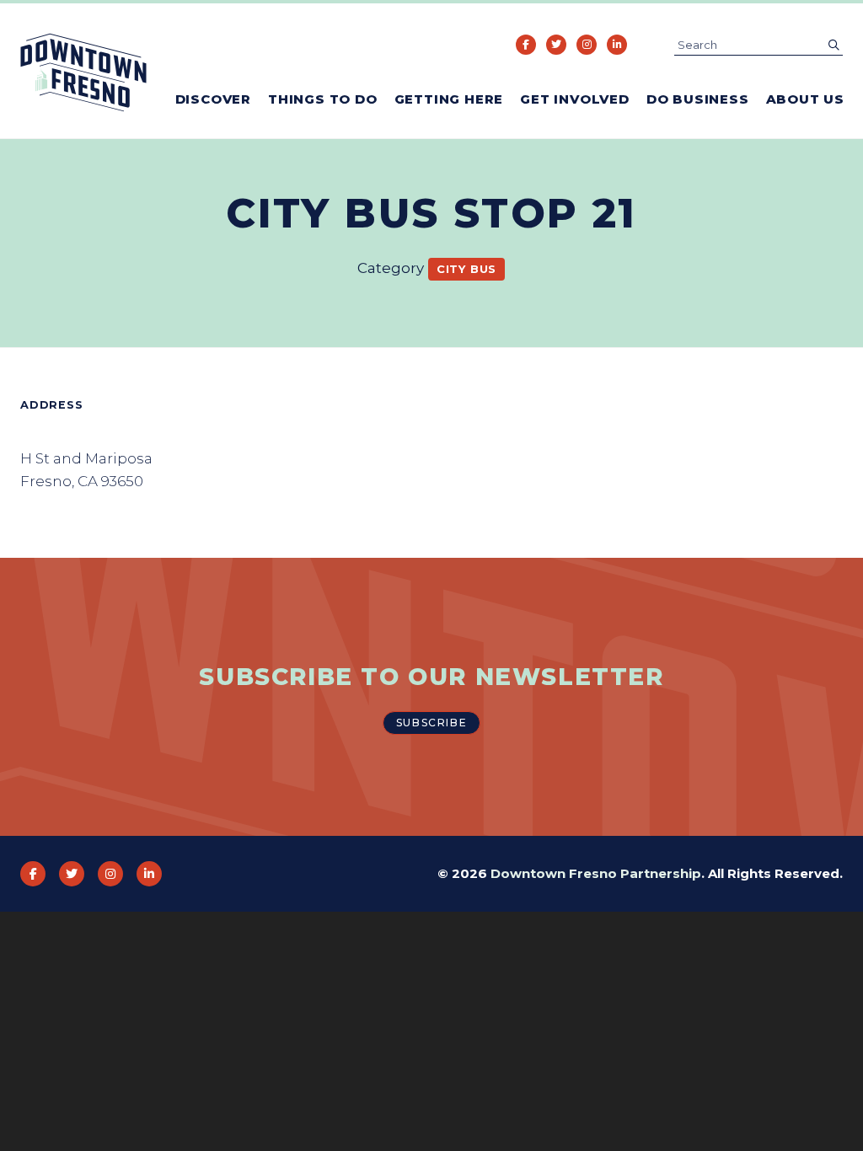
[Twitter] (556, 45)
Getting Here (449, 99)
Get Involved (575, 99)
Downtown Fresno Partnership (595, 873)
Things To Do (323, 99)
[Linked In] (617, 45)
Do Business (697, 99)
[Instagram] (586, 45)
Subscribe (431, 722)
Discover (213, 99)
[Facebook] (526, 45)
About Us (805, 99)
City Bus (466, 269)
